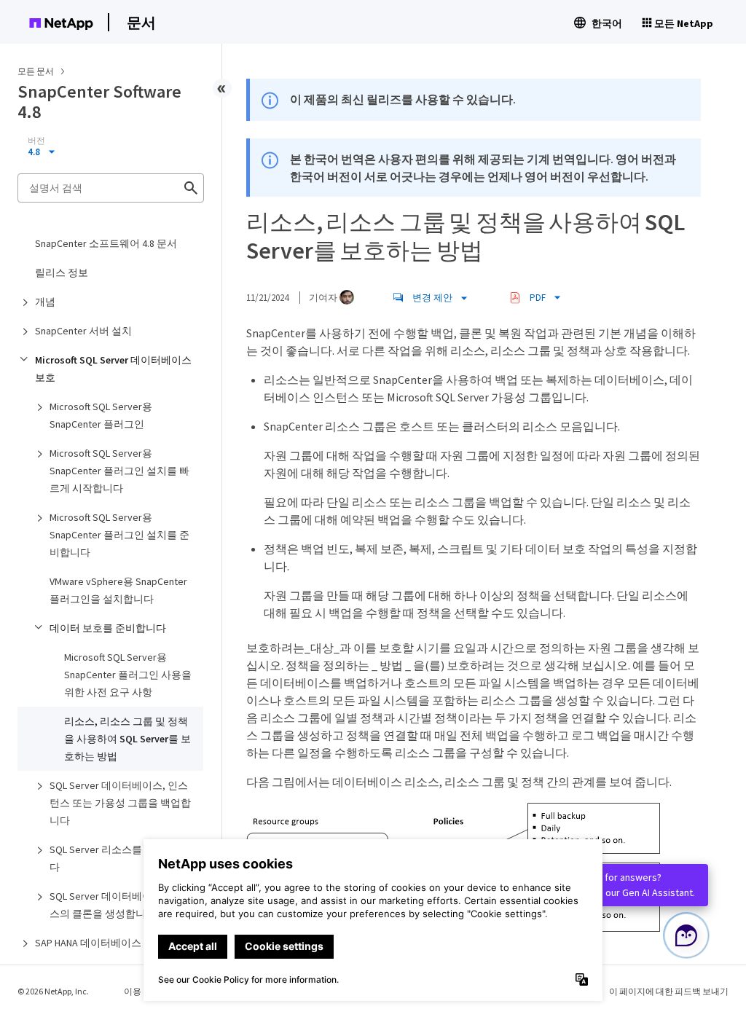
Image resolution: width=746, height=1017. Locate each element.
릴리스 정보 (61, 272)
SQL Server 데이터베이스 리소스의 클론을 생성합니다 (117, 905)
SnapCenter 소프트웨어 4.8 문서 (106, 243)
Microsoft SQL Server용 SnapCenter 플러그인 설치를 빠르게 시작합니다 (119, 471)
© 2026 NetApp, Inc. (53, 991)
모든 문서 (35, 71)
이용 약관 (142, 991)
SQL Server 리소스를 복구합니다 (117, 858)
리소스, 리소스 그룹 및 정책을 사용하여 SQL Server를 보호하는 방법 (127, 739)
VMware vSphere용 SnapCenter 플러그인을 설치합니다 (118, 590)
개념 (45, 301)
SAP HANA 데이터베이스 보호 (99, 942)
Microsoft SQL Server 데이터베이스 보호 (113, 368)
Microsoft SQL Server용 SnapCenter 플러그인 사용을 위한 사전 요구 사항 (128, 675)
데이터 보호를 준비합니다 (108, 628)
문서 (141, 22)
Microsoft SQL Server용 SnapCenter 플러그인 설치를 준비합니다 (119, 535)
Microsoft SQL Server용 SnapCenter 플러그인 (101, 415)
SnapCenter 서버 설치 (83, 330)
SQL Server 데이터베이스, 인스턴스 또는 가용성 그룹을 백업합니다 (120, 803)
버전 (36, 140)
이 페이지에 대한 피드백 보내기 (669, 991)
